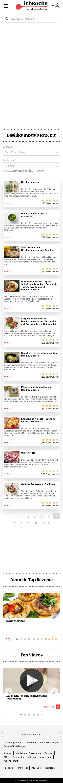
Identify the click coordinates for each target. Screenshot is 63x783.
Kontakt (8, 753)
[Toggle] (56, 5)
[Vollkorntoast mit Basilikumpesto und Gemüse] (11, 252)
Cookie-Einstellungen (15, 746)
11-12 (46, 523)
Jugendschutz (11, 760)
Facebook (9, 767)
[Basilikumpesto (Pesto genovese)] (11, 218)
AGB (6, 757)
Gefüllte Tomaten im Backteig (38, 484)
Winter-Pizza (28, 452)
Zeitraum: (8, 146)
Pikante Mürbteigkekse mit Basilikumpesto (36, 388)
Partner (49, 753)
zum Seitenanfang (31, 734)
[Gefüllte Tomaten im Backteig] (11, 489)
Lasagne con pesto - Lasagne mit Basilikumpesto (38, 420)
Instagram (50, 767)
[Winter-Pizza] (11, 457)
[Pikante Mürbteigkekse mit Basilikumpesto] (11, 391)
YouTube (36, 767)
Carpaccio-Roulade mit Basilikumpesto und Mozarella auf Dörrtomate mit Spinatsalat (38, 321)
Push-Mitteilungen (49, 742)
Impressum (46, 757)
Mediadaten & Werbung (28, 753)
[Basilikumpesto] (11, 186)
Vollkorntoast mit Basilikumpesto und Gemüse (37, 248)
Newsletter (30, 742)
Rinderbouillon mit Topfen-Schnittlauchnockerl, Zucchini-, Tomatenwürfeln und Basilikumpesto (39, 285)
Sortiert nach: (10, 160)
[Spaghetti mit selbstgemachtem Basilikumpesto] (11, 357)
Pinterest (23, 767)
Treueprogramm (12, 742)
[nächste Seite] (56, 516)
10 (36, 523)
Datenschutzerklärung (24, 757)
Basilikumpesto (30, 182)
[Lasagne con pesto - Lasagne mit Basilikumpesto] (11, 423)
